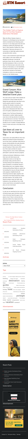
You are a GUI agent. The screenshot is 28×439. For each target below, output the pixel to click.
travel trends (22, 300)
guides (6, 285)
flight (4, 283)
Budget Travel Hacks (14, 278)
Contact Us (4, 434)
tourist (9, 300)
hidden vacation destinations (19, 287)
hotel (10, 289)
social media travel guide (12, 298)
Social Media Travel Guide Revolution (13, 382)
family (23, 281)
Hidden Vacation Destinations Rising (12, 371)
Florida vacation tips (21, 283)
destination (14, 280)
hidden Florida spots (7, 287)
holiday (5, 289)
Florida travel (11, 283)
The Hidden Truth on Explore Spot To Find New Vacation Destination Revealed (13, 32)
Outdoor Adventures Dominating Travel (13, 374)
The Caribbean (22, 298)
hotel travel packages (17, 289)
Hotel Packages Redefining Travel (12, 378)
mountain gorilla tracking (7, 293)
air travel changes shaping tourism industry (17, 276)
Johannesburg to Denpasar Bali (19, 291)
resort (4, 298)
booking (5, 278)
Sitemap (18, 434)
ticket (4, 300)
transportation (15, 300)
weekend (16, 302)
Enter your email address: (14, 396)
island (23, 289)
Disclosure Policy (12, 434)
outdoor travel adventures (8, 296)
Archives (5, 263)
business (23, 278)
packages (20, 296)
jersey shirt (5, 291)
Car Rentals (5, 281)
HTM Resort (17, 400)
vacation (10, 302)
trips (4, 302)
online (23, 293)
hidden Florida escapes (20, 285)
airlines (4, 276)
